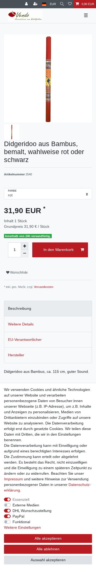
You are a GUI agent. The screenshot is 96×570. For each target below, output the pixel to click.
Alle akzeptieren (48, 538)
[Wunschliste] (70, 4)
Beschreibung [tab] (19, 308)
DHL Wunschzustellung (32, 511)
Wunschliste (18, 272)
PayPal (18, 516)
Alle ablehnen (48, 549)
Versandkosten (43, 286)
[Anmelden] (27, 4)
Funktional (21, 522)
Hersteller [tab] (16, 355)
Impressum (13, 479)
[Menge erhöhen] (24, 246)
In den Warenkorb (58, 249)
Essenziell (21, 499)
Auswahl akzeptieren (48, 560)
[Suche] (62, 4)
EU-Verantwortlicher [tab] (25, 339)
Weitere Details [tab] (21, 324)
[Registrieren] (36, 4)
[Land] (44, 4)
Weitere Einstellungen (22, 527)
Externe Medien (26, 505)
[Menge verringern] (24, 253)
